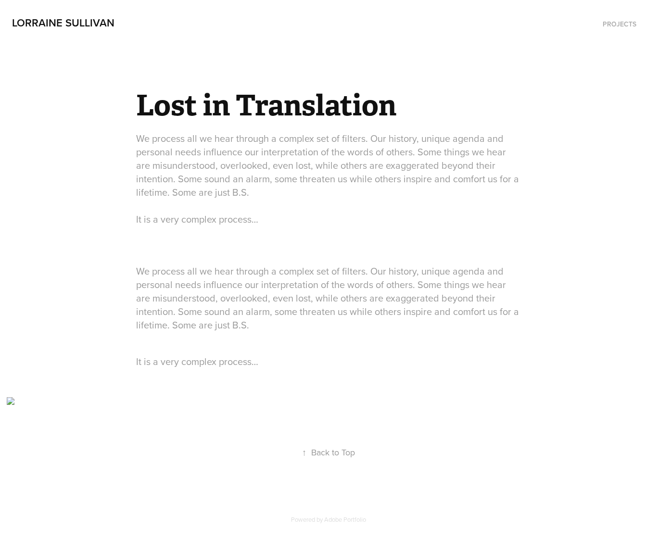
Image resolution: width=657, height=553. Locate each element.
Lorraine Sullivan (63, 22)
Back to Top (328, 452)
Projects (619, 24)
